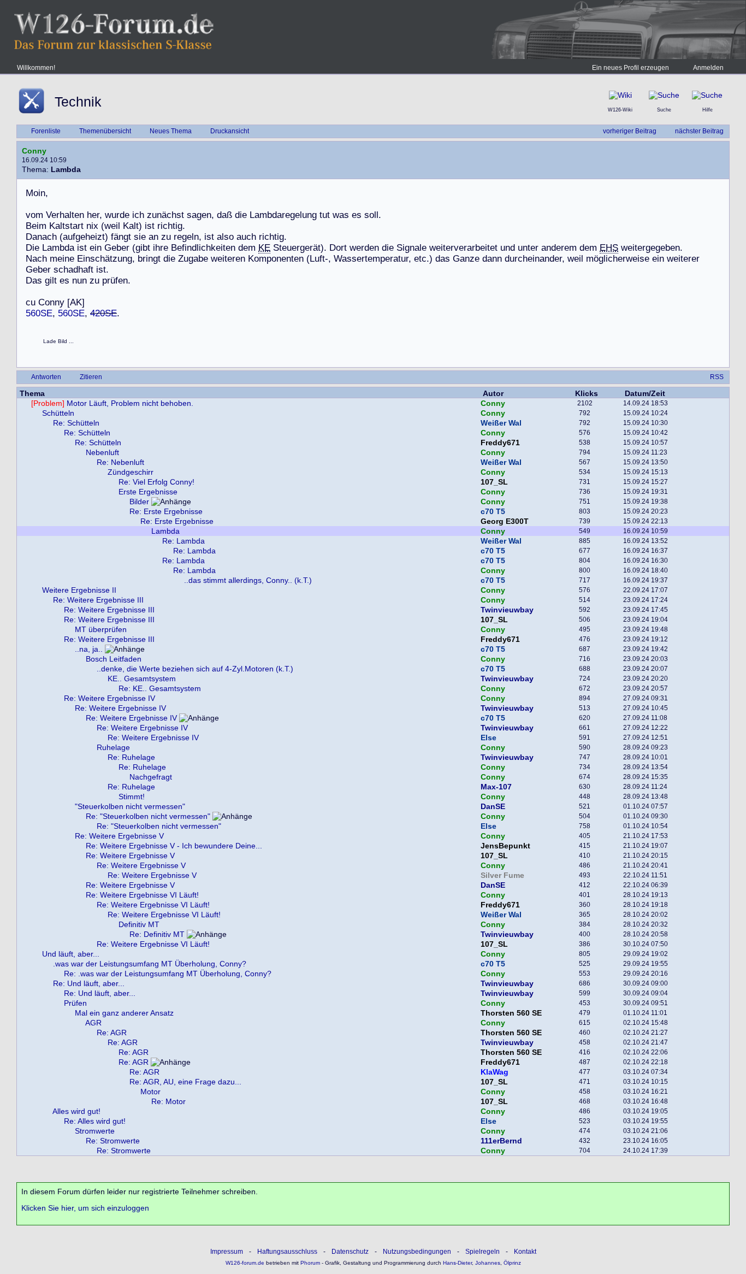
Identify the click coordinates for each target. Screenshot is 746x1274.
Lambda (165, 531)
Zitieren (91, 377)
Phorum (309, 1263)
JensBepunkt (505, 845)
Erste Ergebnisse (148, 491)
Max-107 (496, 786)
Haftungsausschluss (287, 1251)
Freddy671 (500, 442)
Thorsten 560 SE (511, 1012)
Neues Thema (171, 131)
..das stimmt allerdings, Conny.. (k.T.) (248, 580)
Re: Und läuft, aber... (89, 983)
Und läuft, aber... (70, 953)
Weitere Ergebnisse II (79, 590)
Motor (150, 1091)
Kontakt (525, 1251)
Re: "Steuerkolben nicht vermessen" (148, 816)
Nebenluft (102, 452)
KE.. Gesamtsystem (142, 678)
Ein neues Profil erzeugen (630, 67)
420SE (103, 313)
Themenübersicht (105, 131)
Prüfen (75, 1003)
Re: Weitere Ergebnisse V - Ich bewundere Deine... (174, 845)
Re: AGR (112, 1032)
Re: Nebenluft (120, 462)
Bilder (139, 501)
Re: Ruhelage (131, 757)
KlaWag (494, 1071)
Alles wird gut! (76, 1111)
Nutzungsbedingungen (417, 1251)
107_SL (494, 481)
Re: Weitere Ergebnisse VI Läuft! (142, 894)
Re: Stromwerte (113, 1140)
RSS (717, 377)
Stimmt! (132, 796)
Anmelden (708, 67)
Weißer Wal (501, 422)
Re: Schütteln (76, 422)
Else (488, 737)
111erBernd (501, 1140)
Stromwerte (95, 1130)
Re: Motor (168, 1101)
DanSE (493, 806)
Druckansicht (229, 131)
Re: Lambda (183, 540)
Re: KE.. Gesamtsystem (160, 688)
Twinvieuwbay (507, 609)
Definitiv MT (139, 924)
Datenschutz (350, 1251)
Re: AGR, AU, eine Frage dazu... (185, 1081)
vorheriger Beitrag (629, 131)
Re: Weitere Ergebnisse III (98, 599)
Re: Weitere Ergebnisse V (119, 835)
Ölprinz (512, 1263)
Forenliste (46, 131)
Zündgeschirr (130, 472)
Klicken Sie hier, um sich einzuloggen (85, 1208)
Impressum (226, 1251)
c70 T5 (493, 511)
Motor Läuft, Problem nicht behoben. (112, 403)
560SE (39, 313)
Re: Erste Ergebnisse (166, 511)
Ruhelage (113, 747)
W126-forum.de (245, 1263)
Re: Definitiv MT (157, 934)
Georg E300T (505, 521)
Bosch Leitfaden (113, 658)
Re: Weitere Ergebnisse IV (109, 698)
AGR (93, 1022)
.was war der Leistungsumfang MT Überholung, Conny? (149, 963)
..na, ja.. (89, 649)
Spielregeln (482, 1251)
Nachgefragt (150, 776)
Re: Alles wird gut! (95, 1121)
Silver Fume (502, 875)
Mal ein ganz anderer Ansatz (124, 1012)
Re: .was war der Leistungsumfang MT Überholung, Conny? (167, 973)
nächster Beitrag (699, 131)
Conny (34, 150)
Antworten (46, 377)
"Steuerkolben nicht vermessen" (130, 806)
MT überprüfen (101, 629)
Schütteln (58, 413)
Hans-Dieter (457, 1263)
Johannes (487, 1263)
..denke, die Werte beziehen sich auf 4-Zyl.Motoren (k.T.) (195, 668)
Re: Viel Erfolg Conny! (156, 481)
